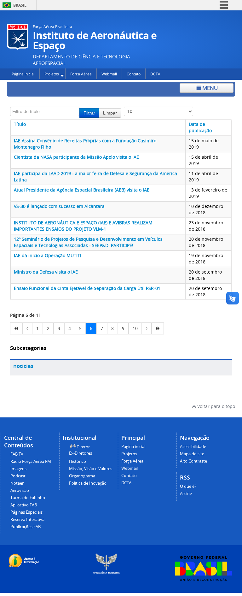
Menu (209, 87)
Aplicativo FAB (23, 505)
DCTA (126, 483)
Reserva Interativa (27, 519)
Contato (129, 475)
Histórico (77, 461)
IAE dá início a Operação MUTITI (47, 255)
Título (20, 124)
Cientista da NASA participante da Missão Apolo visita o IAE (76, 157)
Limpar (110, 112)
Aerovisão (19, 490)
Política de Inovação (88, 483)
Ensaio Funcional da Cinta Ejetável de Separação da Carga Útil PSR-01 (87, 288)
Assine (186, 493)
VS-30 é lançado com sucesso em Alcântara (59, 206)
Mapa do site (192, 454)
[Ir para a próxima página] (147, 328)
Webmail (129, 468)
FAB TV (16, 454)
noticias (23, 365)
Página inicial (133, 446)
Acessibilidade (193, 446)
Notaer (17, 483)
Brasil (19, 5)
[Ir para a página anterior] (27, 328)
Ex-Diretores (80, 453)
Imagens (18, 468)
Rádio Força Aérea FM (30, 461)
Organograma (82, 476)
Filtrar (89, 112)
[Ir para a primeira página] (16, 328)
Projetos (129, 454)
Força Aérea (132, 461)
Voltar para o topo (215, 406)
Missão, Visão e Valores (90, 468)
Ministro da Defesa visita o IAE (46, 272)
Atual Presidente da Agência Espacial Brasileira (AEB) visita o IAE (81, 190)
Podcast (18, 476)
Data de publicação (200, 127)
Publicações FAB (25, 526)
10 (135, 328)
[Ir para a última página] (158, 328)
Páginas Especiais (26, 512)
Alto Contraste (193, 461)
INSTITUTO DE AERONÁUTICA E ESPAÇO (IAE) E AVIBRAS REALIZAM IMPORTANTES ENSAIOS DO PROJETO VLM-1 (83, 226)
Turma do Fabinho (27, 497)
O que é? (188, 486)
